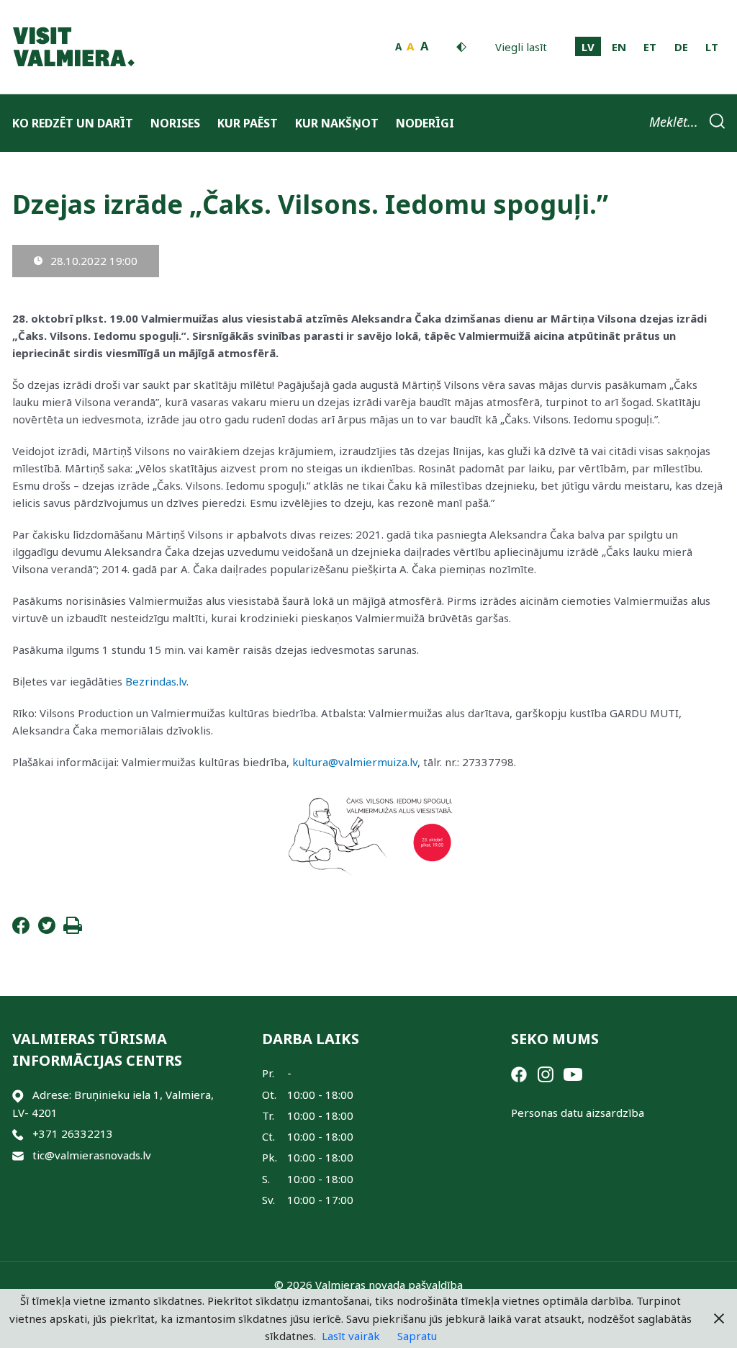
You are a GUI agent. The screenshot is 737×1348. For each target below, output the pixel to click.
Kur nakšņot (337, 123)
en (619, 47)
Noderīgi (425, 123)
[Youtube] (573, 1073)
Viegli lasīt (521, 47)
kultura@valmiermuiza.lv (354, 762)
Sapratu (417, 1336)
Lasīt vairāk (351, 1336)
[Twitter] (46, 929)
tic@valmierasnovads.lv (91, 1155)
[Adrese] (18, 1095)
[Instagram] (545, 1073)
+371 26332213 (72, 1133)
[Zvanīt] (18, 1134)
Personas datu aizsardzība (577, 1112)
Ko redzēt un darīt (72, 123)
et (649, 47)
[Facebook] (21, 929)
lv (588, 47)
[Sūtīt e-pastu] (18, 1155)
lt (711, 47)
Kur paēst (247, 123)
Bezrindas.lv (155, 681)
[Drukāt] (72, 929)
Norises (175, 123)
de (681, 47)
